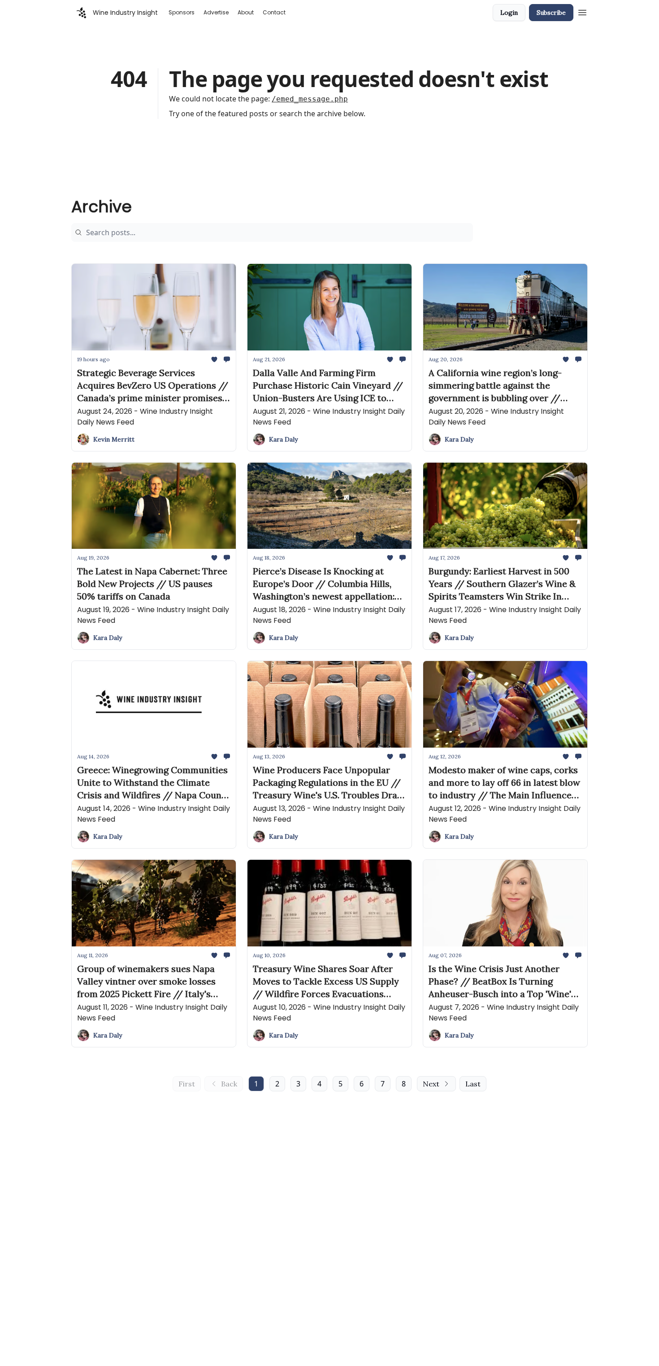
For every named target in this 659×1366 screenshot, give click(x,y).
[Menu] (582, 11)
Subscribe (551, 13)
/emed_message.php (310, 99)
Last (473, 1083)
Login (509, 13)
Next (431, 1083)
